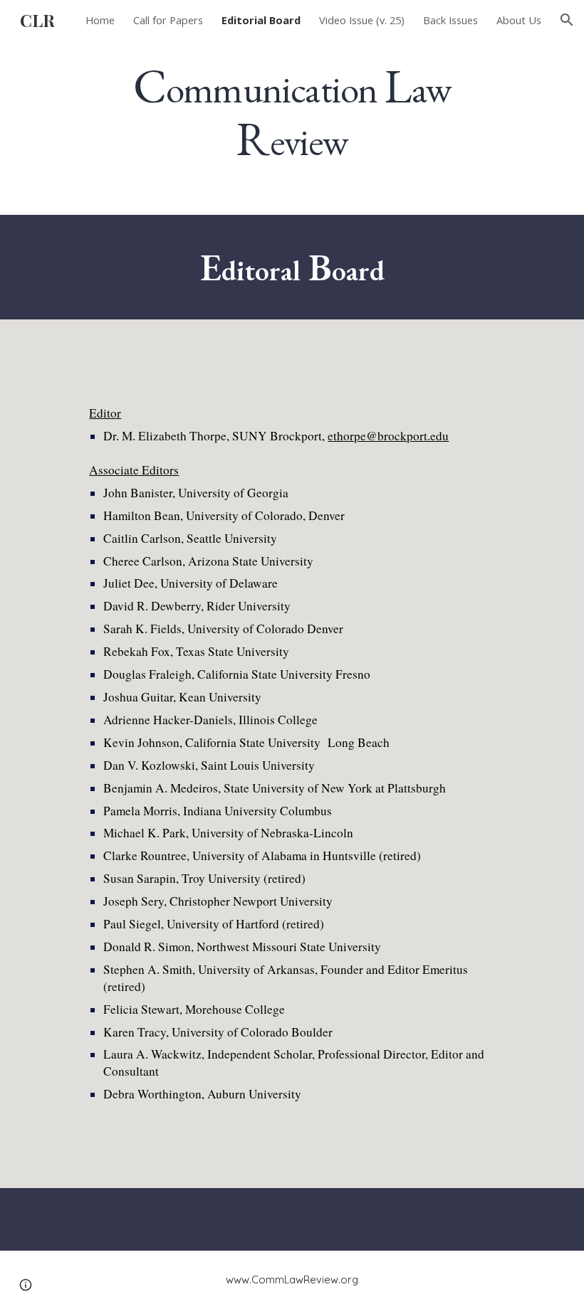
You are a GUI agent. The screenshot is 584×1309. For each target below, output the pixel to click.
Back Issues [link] (450, 20)
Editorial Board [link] (261, 20)
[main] (291, 112)
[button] (567, 20)
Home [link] (100, 20)
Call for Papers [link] (168, 20)
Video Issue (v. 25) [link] (362, 20)
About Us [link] (518, 20)
